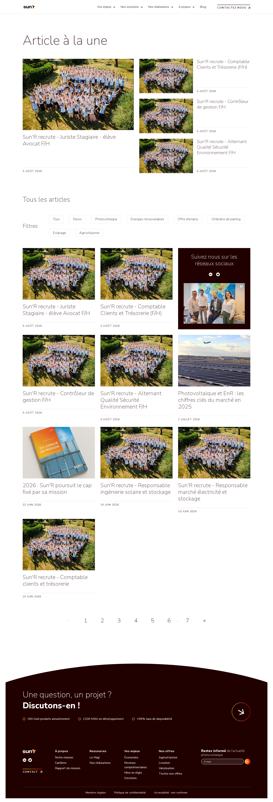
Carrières (60, 763)
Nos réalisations (100, 763)
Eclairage (59, 233)
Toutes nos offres (170, 774)
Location (164, 763)
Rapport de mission (67, 768)
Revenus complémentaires (135, 765)
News (77, 219)
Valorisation (166, 768)
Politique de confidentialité (130, 792)
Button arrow (241, 712)
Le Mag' (95, 757)
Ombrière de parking (226, 219)
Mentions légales (96, 792)
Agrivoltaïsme (89, 233)
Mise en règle (133, 773)
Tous (56, 219)
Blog (203, 7)
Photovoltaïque (106, 219)
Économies (131, 757)
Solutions (130, 778)
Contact (30, 771)
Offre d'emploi (188, 219)
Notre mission (64, 757)
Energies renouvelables (147, 219)
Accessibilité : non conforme (170, 792)
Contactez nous (231, 7)
